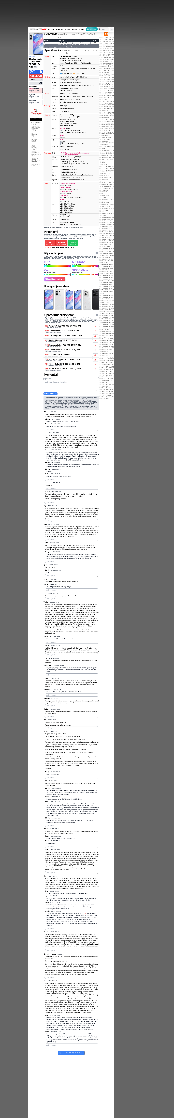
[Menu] (112, 29)
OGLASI (74, 29)
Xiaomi (32, 57)
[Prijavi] (90, 43)
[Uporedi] (95, 326)
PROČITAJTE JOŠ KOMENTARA (72, 1053)
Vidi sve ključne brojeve (53, 279)
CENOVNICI (59, 29)
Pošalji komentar (50, 393)
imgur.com (55, 407)
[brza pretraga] (100, 29)
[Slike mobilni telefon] (49, 299)
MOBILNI (51, 29)
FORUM (81, 29)
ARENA (67, 29)
